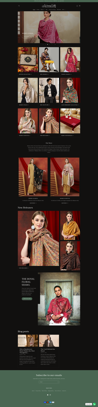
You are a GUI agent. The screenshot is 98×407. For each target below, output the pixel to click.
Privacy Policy (38, 390)
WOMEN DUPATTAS (24, 135)
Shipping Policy (51, 390)
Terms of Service (58, 390)
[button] (19, 6)
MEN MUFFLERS (44, 105)
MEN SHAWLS (43, 74)
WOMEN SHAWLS (65, 74)
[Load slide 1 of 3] (46, 44)
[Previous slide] (43, 44)
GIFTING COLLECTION (24, 74)
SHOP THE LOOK (27, 298)
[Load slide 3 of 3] (49, 44)
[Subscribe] (58, 382)
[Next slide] (52, 44)
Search (33, 390)
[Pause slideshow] (55, 44)
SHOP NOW (33, 36)
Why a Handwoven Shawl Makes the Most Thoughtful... (27, 351)
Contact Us (64, 390)
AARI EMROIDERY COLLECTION (69, 105)
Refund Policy (44, 390)
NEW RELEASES (44, 135)
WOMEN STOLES (23, 105)
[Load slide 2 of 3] (47, 44)
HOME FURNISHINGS (66, 135)
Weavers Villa (50, 404)
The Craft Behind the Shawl (48, 350)
